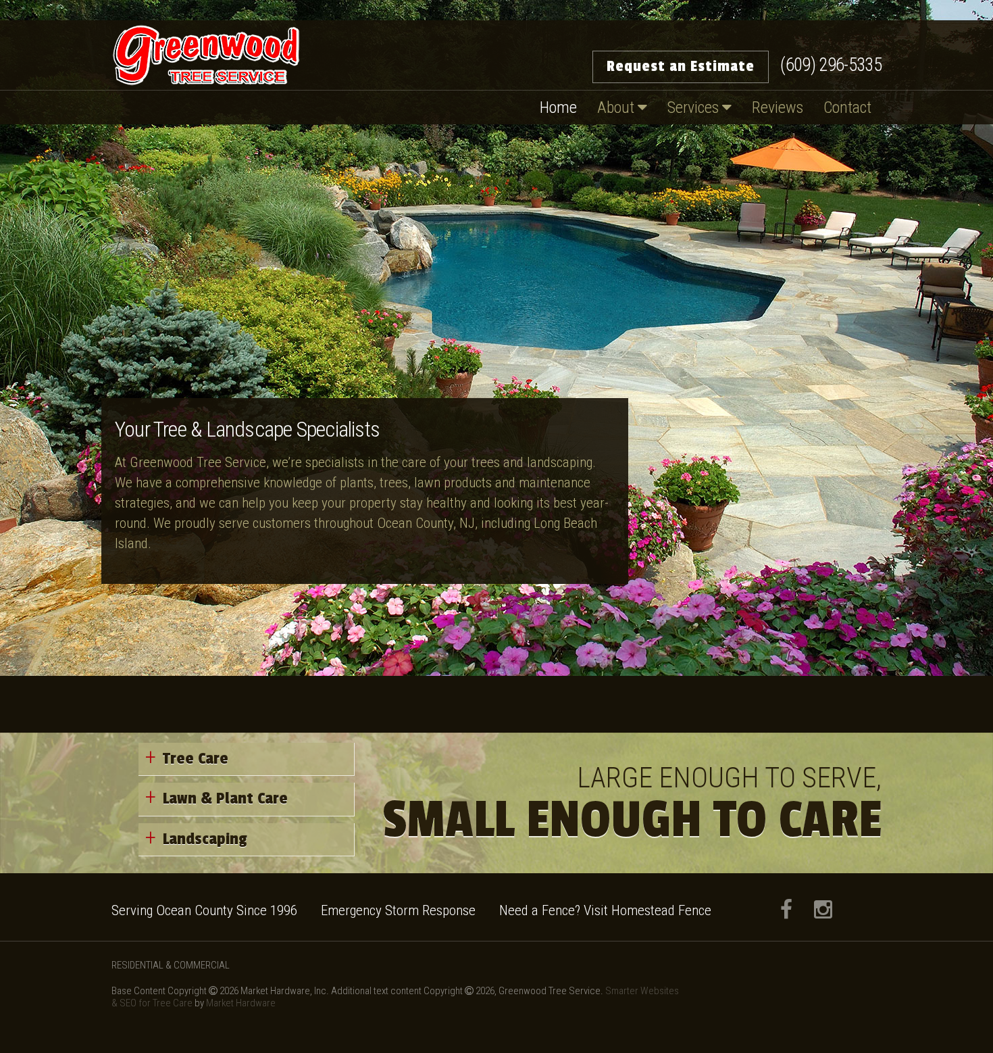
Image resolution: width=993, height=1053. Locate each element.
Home (558, 107)
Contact (847, 107)
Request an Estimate (681, 66)
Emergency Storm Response (398, 910)
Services (694, 107)
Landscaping (205, 839)
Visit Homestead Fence (647, 910)
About (617, 107)
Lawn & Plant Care (225, 798)
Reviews (777, 107)
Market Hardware (241, 1003)
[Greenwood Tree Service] (206, 55)
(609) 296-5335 (831, 65)
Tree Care (195, 758)
